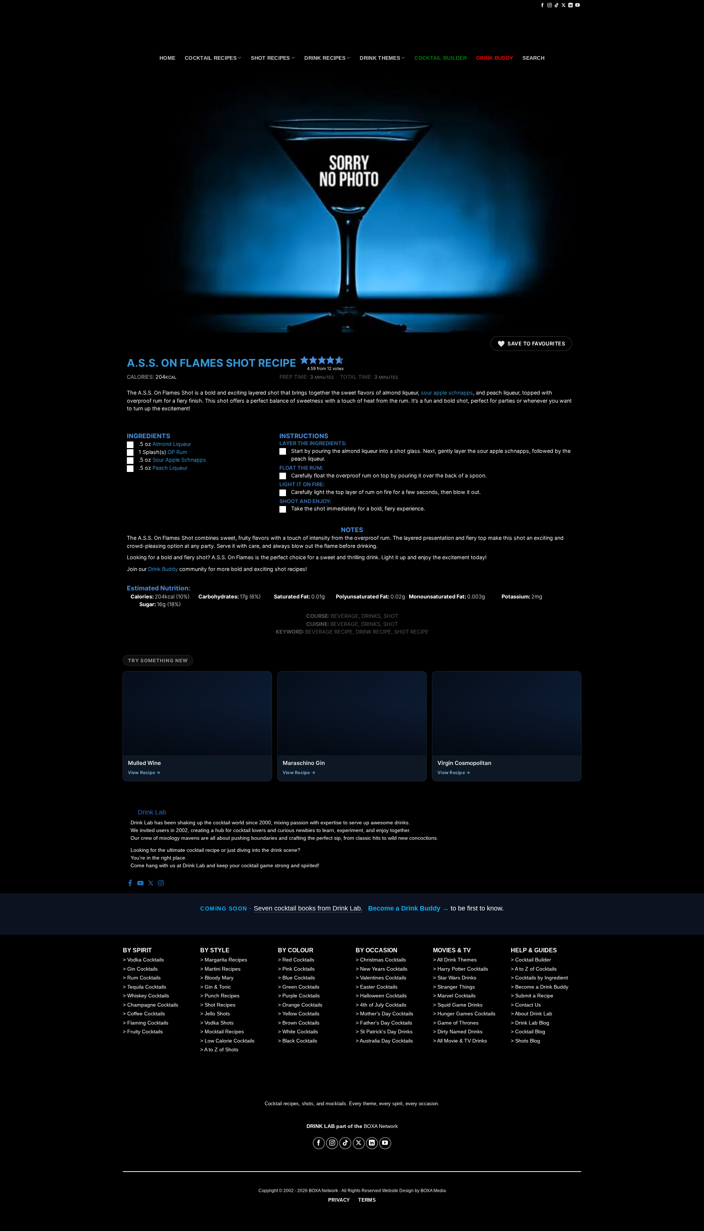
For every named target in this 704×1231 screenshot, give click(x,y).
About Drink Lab (533, 1013)
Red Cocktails (298, 960)
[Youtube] (140, 883)
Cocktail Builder (533, 960)
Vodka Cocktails (145, 960)
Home (167, 58)
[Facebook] (130, 883)
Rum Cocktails (144, 978)
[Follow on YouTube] (577, 5)
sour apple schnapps (447, 392)
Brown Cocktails (300, 1023)
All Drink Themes (457, 960)
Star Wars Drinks (456, 978)
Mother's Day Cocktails (386, 1013)
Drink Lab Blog (532, 1023)
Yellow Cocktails (300, 1013)
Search (533, 58)
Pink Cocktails (298, 969)
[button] (304, 359)
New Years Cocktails (383, 969)
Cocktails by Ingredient (541, 978)
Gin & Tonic (218, 987)
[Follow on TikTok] (556, 5)
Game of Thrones (457, 1023)
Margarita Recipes (226, 960)
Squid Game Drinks (460, 1005)
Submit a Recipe (534, 996)
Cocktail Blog (530, 1031)
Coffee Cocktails (146, 1013)
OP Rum (177, 452)
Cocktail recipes (210, 58)
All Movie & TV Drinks (462, 1041)
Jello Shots (217, 1013)
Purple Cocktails (301, 996)
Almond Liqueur (172, 444)
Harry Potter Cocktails (462, 969)
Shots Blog (527, 1041)
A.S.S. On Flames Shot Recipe (211, 362)
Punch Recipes (222, 996)
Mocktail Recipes (224, 1031)
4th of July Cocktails (383, 1005)
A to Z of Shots (221, 1049)
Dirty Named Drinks (460, 1031)
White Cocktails (300, 1031)
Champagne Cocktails (152, 1005)
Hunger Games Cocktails (466, 1013)
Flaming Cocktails (147, 1023)
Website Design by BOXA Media (414, 1190)
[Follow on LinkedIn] (570, 5)
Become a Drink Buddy (541, 987)
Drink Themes (380, 58)
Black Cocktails (299, 1041)
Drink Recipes (324, 58)
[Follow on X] (563, 5)
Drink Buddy (163, 569)
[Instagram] (161, 883)
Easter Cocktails (378, 987)
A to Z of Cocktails (536, 969)
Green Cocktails (300, 987)
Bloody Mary (219, 978)
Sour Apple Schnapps (179, 460)
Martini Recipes (223, 969)
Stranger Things (456, 987)
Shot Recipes (270, 58)
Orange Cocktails (302, 1005)
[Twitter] (150, 883)
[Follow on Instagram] (549, 5)
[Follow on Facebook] (542, 5)
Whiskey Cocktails (148, 996)
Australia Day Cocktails (386, 1041)
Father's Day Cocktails (386, 1023)
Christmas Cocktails (383, 960)
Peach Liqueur (170, 468)
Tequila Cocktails (146, 987)
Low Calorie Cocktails (229, 1041)
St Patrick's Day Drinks (386, 1031)
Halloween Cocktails (383, 996)
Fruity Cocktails (145, 1031)
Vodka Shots (219, 1023)
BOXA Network (381, 1126)
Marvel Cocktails (456, 996)
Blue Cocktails (298, 978)
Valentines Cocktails (383, 978)
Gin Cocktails (142, 969)
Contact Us (528, 1005)
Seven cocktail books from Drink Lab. (308, 908)
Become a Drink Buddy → (408, 908)
